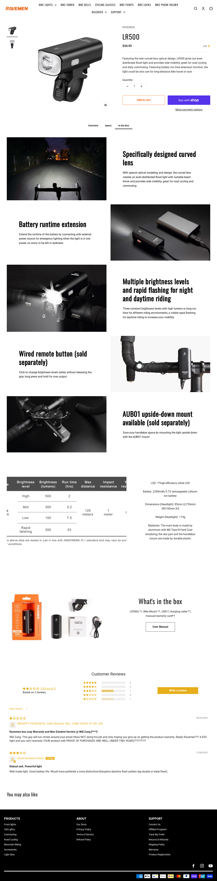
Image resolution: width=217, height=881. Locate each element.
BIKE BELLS (84, 5)
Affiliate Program (157, 829)
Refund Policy (83, 839)
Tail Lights (9, 829)
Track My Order (157, 834)
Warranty (154, 849)
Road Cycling (11, 839)
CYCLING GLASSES (105, 5)
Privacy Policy (83, 829)
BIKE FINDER (67, 5)
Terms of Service (85, 834)
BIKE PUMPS (127, 5)
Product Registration (160, 854)
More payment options (188, 109)
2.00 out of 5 (48, 688)
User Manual (160, 626)
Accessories (10, 849)
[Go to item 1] (12, 31)
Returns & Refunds (158, 839)
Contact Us (154, 824)
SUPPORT (116, 12)
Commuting (10, 834)
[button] (90, 691)
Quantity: (127, 80)
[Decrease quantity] (127, 86)
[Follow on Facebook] (193, 866)
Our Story (81, 824)
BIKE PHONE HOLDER (166, 5)
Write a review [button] (178, 690)
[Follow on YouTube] (210, 866)
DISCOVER (97, 12)
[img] (17, 718)
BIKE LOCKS (144, 5)
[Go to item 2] (12, 45)
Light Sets (9, 854)
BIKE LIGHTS (46, 5)
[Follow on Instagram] (202, 866)
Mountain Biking (12, 844)
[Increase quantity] (141, 86)
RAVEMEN (128, 27)
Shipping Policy (157, 844)
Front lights (10, 824)
